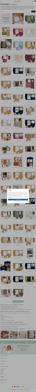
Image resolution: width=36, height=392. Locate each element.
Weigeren (18, 201)
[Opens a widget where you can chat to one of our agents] (32, 390)
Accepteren (18, 199)
